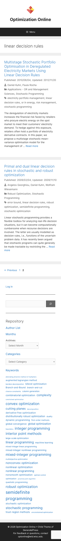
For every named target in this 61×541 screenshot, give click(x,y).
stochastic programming (18, 106)
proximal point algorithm (26, 479)
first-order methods (40, 420)
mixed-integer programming (28, 454)
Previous (10, 270)
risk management (46, 102)
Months (11, 334)
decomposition (33, 409)
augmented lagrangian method (21, 380)
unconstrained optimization (42, 512)
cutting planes (16, 408)
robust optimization (22, 486)
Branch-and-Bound (16, 387)
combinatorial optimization (20, 395)
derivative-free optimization (21, 412)
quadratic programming (17, 482)
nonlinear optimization (19, 467)
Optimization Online (30, 19)
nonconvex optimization (22, 463)
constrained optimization (15, 399)
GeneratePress (30, 530)
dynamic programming (18, 420)
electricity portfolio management (26, 98)
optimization (11, 478)
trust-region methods (18, 512)
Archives (10, 340)
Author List (13, 328)
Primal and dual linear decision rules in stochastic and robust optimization (29, 170)
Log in (9, 286)
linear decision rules (33, 202)
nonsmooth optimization (19, 474)
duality (49, 416)
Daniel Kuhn (14, 85)
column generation (30, 391)
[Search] (50, 303)
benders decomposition (15, 384)
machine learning (44, 442)
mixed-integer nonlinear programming (26, 450)
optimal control (40, 475)
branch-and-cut (34, 387)
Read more (32, 146)
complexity (44, 395)
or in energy (28, 102)
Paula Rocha (29, 85)
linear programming (20, 442)
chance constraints (13, 391)
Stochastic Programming (30, 93)
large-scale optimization (17, 438)
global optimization (39, 423)
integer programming (32, 428)
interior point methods (24, 434)
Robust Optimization (19, 193)
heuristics (9, 429)
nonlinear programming (20, 470)
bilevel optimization (36, 383)
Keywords (12, 370)
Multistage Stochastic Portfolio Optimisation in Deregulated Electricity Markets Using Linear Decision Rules (30, 68)
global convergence (16, 424)
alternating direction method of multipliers (21, 377)
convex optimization (22, 403)
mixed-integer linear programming (21, 446)
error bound (14, 202)
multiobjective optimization (17, 459)
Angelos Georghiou (18, 185)
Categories (13, 354)
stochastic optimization (17, 211)
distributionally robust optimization (25, 416)
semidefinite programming (34, 206)
